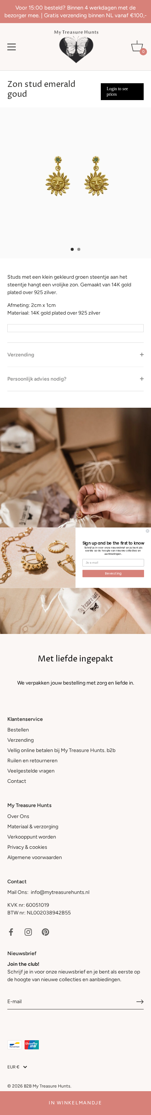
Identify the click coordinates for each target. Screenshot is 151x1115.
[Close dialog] (148, 531)
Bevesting (113, 573)
